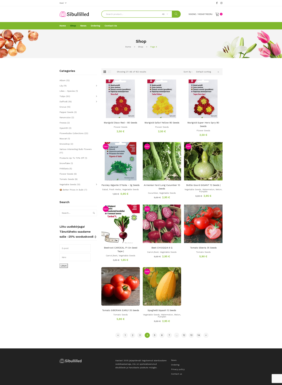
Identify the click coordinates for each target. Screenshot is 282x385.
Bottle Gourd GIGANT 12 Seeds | (203, 185)
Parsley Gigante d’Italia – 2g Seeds (120, 185)
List (109, 72)
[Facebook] (217, 3)
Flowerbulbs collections (71, 133)
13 (191, 335)
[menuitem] (62, 25)
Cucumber (153, 193)
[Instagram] (221, 3)
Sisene (192, 14)
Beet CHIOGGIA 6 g (161, 247)
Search (176, 14)
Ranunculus (65, 117)
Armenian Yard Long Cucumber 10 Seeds (162, 187)
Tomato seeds (203, 252)
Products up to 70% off (71, 158)
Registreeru (205, 14)
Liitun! (64, 266)
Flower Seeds (120, 127)
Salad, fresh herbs (111, 189)
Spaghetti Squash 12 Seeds (162, 310)
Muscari (63, 138)
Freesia (62, 123)
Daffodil (63, 101)
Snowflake (64, 163)
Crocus (62, 107)
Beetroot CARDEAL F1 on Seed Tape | (120, 249)
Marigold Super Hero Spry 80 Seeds (203, 124)
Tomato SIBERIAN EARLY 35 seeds (120, 310)
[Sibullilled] (74, 14)
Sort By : (188, 72)
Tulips (62, 96)
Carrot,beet (111, 255)
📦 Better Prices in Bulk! (71, 190)
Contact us (176, 374)
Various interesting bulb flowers (75, 149)
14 (199, 335)
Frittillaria (64, 168)
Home (128, 47)
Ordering (175, 365)
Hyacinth (63, 128)
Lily (61, 85)
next (206, 335)
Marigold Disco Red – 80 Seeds (120, 122)
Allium (62, 80)
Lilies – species (67, 91)
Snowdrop (64, 144)
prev (117, 335)
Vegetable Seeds (130, 189)
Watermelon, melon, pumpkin (210, 190)
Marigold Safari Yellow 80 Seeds (162, 122)
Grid (105, 72)
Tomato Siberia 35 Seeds (203, 247)
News (174, 360)
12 (184, 335)
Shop (140, 47)
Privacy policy (178, 369)
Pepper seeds (66, 112)
